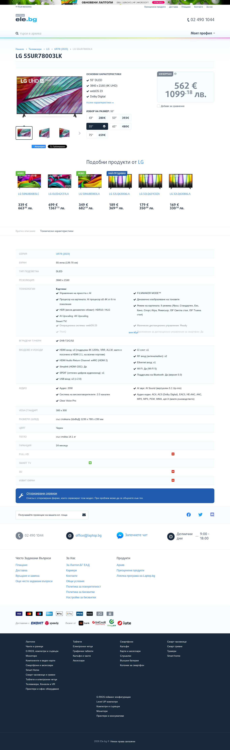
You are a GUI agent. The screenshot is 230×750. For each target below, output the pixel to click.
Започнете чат (136, 535)
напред (79, 133)
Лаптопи (30, 641)
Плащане (186, 7)
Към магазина (24, 7)
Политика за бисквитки (80, 592)
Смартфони (126, 641)
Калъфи (124, 646)
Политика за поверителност (83, 586)
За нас (209, 7)
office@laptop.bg (89, 535)
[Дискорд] (212, 515)
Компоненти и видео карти (40, 660)
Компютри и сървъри (108, 706)
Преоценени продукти (155, 7)
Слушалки (125, 655)
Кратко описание (25, 231)
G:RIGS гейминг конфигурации (113, 697)
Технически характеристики (56, 231)
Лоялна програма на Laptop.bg (136, 575)
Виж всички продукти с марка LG (36, 205)
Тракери (171, 651)
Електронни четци (83, 646)
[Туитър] (200, 515)
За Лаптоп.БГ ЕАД (78, 565)
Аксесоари (79, 660)
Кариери (71, 570)
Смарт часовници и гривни (40, 674)
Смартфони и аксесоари (39, 665)
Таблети (77, 641)
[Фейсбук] (189, 515)
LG (141, 162)
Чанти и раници (34, 646)
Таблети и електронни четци (41, 679)
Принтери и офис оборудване (42, 688)
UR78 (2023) (63, 253)
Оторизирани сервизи (41, 493)
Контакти (198, 7)
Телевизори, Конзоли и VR (40, 684)
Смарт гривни (174, 646)
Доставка (173, 7)
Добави (173, 106)
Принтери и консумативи (110, 715)
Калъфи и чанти (82, 655)
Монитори (31, 655)
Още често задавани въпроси (34, 581)
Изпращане (39, 146)
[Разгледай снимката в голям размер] (49, 96)
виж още (133, 332)
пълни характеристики (98, 102)
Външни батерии (129, 660)
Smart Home (32, 670)
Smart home (173, 655)
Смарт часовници (177, 641)
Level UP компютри (107, 701)
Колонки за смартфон (132, 665)
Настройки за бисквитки (81, 597)
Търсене (18, 34)
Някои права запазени (122, 741)
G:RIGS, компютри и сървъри (42, 651)
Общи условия (75, 581)
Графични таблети (83, 651)
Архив (120, 565)
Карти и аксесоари (130, 651)
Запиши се (84, 515)
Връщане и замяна (27, 575)
